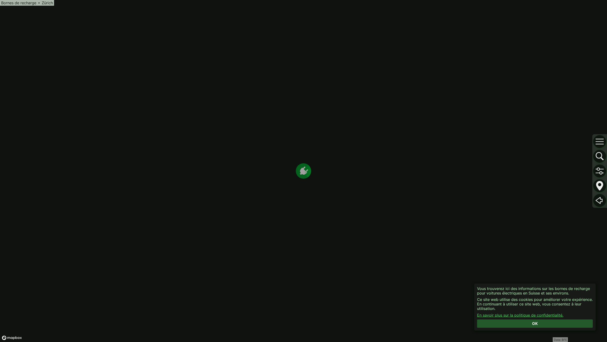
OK (535, 323)
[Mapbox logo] (11, 338)
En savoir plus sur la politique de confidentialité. (520, 315)
